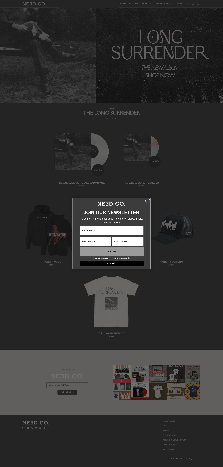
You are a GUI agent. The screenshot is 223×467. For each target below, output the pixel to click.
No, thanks (111, 263)
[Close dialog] (148, 201)
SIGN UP (111, 251)
